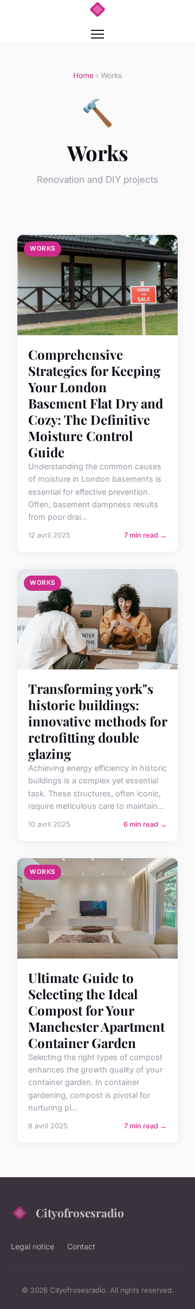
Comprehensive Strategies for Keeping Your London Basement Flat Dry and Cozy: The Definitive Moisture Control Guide (95, 403)
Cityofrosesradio (80, 1212)
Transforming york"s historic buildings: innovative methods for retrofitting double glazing (97, 721)
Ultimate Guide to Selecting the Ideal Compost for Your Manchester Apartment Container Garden (96, 1010)
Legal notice (32, 1246)
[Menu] (97, 34)
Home (83, 75)
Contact (81, 1246)
